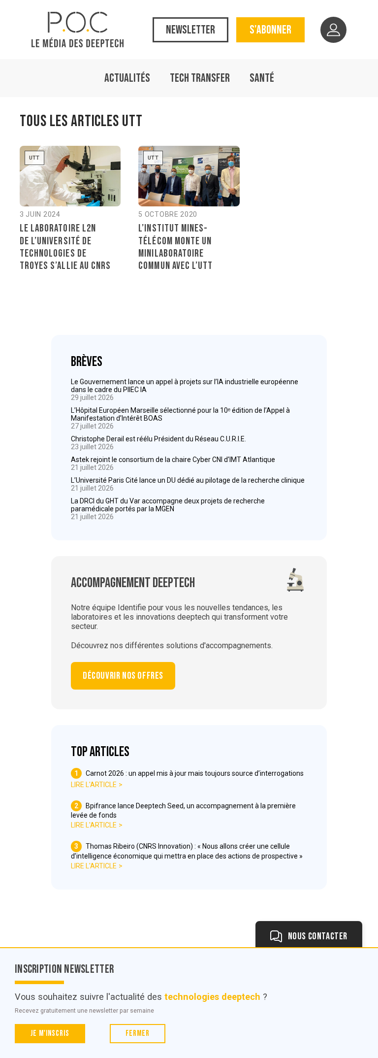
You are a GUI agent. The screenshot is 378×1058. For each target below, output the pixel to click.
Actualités (127, 78)
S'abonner (270, 30)
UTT (34, 158)
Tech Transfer (200, 78)
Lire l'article (94, 785)
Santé (262, 78)
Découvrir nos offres (123, 676)
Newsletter (190, 30)
